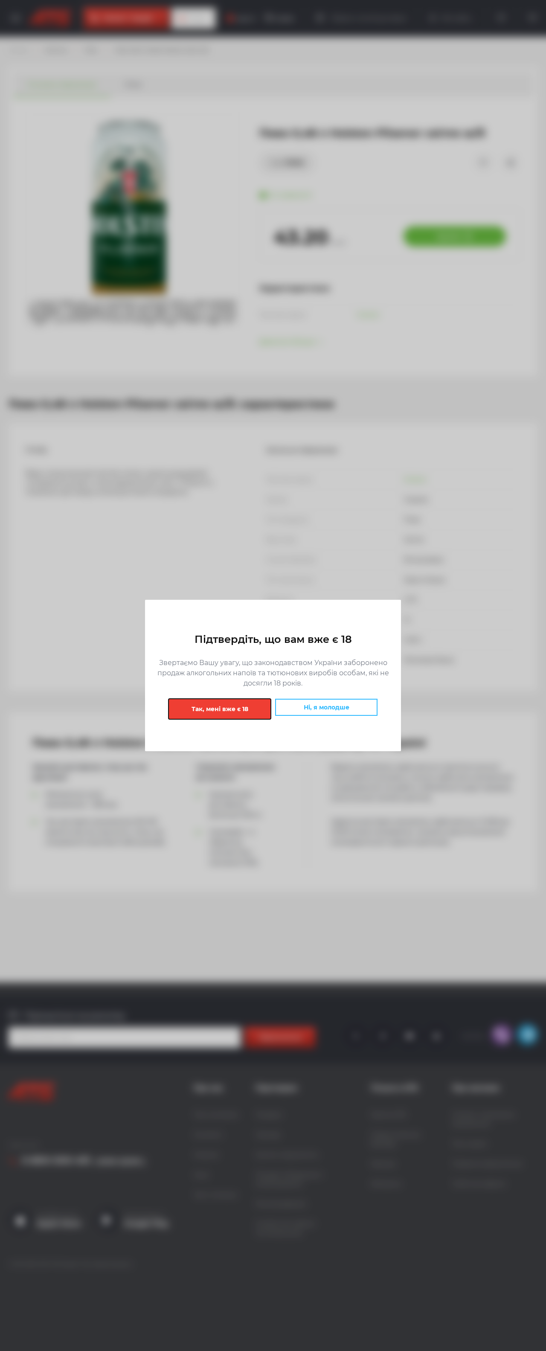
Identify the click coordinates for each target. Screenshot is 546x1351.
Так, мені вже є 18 (220, 709)
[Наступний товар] (472, 646)
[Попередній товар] (73, 646)
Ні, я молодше (326, 707)
